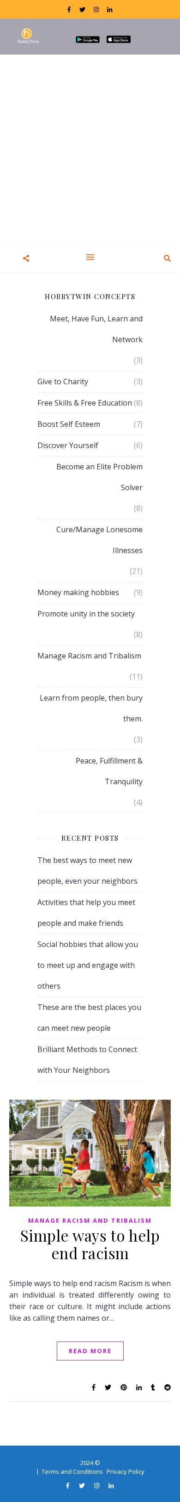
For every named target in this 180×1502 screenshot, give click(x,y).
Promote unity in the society (86, 614)
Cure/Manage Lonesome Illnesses (99, 539)
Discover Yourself (67, 445)
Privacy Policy (125, 1471)
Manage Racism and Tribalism (89, 656)
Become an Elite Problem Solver (99, 477)
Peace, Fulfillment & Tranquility (109, 771)
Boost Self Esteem (68, 424)
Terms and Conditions (72, 1471)
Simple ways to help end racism (90, 1244)
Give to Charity (62, 381)
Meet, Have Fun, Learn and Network (96, 329)
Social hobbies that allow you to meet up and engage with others (87, 965)
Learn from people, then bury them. (91, 708)
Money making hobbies (78, 592)
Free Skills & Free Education (84, 403)
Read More (90, 1351)
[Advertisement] (90, 149)
